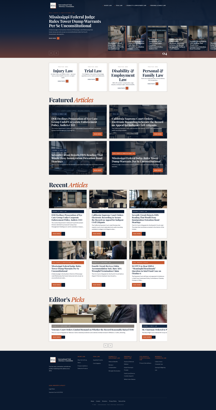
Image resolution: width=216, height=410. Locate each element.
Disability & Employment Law (136, 5)
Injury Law (108, 5)
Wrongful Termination (114, 371)
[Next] (110, 345)
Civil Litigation (97, 363)
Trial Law (119, 5)
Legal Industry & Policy (57, 385)
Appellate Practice (98, 360)
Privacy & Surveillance (145, 363)
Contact (98, 401)
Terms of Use (121, 401)
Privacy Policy (113, 401)
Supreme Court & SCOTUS (56, 392)
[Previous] (105, 345)
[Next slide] (56, 53)
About (92, 401)
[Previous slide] (51, 53)
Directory (104, 401)
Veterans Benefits (113, 361)
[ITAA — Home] (62, 5)
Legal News (52, 389)
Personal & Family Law (158, 5)
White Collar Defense (129, 379)
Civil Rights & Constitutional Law (144, 358)
